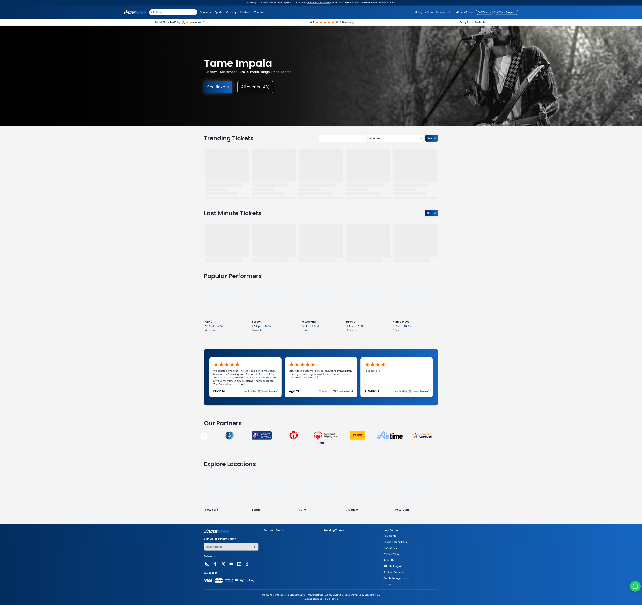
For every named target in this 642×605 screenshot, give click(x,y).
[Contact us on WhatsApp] (635, 586)
